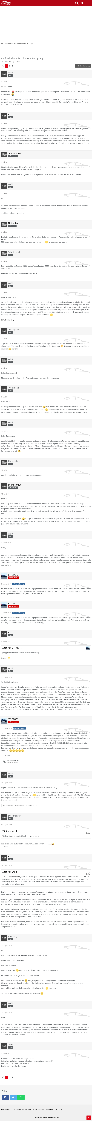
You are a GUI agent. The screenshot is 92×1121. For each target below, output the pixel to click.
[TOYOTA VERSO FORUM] (6, 3)
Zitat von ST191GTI (11, 647)
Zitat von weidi (9, 831)
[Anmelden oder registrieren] (82, 3)
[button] (88, 3)
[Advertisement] (46, 24)
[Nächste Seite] (12, 66)
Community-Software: (46, 1117)
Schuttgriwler (6, 320)
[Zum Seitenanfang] (88, 1118)
